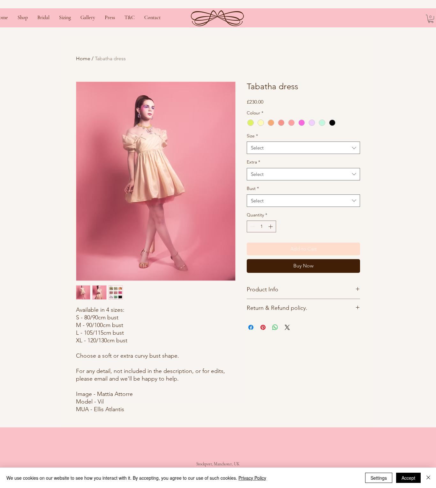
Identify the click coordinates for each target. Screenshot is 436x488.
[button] (431, 19)
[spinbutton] (261, 226)
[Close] (428, 478)
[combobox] (303, 148)
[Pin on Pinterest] (263, 327)
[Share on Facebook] (251, 327)
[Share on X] (287, 327)
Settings (379, 478)
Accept (408, 478)
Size (252, 136)
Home (83, 58)
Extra (253, 162)
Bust (253, 188)
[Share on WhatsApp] (275, 327)
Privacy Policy (252, 478)
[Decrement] (252, 226)
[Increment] (271, 226)
